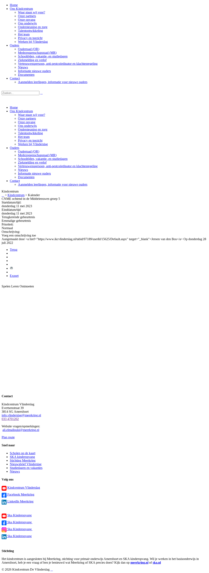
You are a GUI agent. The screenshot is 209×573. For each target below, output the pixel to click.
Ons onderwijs (27, 126)
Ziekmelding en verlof (32, 162)
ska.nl (157, 562)
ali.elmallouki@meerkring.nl (20, 430)
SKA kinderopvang (22, 457)
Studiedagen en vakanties (26, 468)
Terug (13, 249)
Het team (24, 137)
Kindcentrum (16, 195)
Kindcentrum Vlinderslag (23, 487)
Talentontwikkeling (30, 133)
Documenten (26, 177)
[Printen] (11, 268)
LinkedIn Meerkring (20, 501)
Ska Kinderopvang (19, 515)
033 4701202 (10, 419)
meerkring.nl (139, 562)
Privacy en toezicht (30, 140)
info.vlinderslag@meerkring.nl (21, 415)
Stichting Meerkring (23, 460)
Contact (15, 181)
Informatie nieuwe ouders (34, 173)
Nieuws (23, 170)
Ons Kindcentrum (21, 111)
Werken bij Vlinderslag (33, 144)
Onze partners (27, 118)
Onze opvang (26, 122)
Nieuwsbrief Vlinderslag (25, 464)
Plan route (8, 437)
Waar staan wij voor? (31, 115)
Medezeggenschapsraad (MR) (37, 155)
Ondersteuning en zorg (32, 129)
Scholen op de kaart (22, 453)
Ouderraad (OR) (28, 151)
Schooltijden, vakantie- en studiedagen (43, 159)
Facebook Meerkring (20, 494)
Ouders (14, 148)
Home (14, 107)
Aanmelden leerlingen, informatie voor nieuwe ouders (52, 184)
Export (14, 275)
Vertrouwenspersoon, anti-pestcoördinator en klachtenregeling (58, 166)
